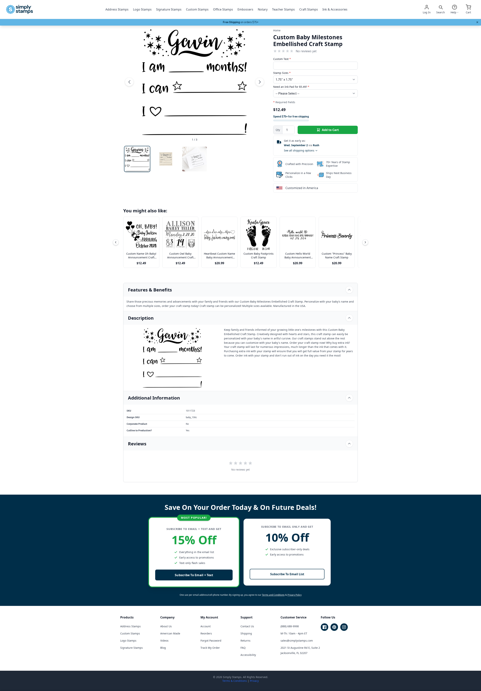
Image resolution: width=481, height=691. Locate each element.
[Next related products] (365, 242)
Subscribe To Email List (287, 574)
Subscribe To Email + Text (194, 575)
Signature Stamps (169, 9)
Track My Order (210, 647)
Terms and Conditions (273, 594)
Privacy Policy (294, 594)
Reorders (206, 633)
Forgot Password (210, 640)
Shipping (246, 633)
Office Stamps (223, 9)
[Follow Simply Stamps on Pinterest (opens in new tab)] (334, 627)
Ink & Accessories (334, 9)
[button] (129, 82)
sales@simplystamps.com (297, 640)
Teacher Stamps (283, 9)
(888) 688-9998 (290, 626)
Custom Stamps (197, 9)
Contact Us (247, 626)
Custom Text (282, 59)
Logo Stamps (142, 9)
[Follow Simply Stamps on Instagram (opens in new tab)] (344, 627)
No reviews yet (306, 51)
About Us (166, 626)
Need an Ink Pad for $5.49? (291, 87)
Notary (263, 9)
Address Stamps (117, 9)
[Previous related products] (116, 242)
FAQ (243, 647)
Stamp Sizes (282, 73)
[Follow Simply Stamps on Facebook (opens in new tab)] (324, 627)
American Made (170, 633)
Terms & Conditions (234, 681)
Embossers (245, 9)
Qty (278, 130)
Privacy (254, 681)
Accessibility (248, 655)
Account (205, 626)
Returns (245, 640)
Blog (163, 647)
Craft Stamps (308, 9)
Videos (164, 640)
